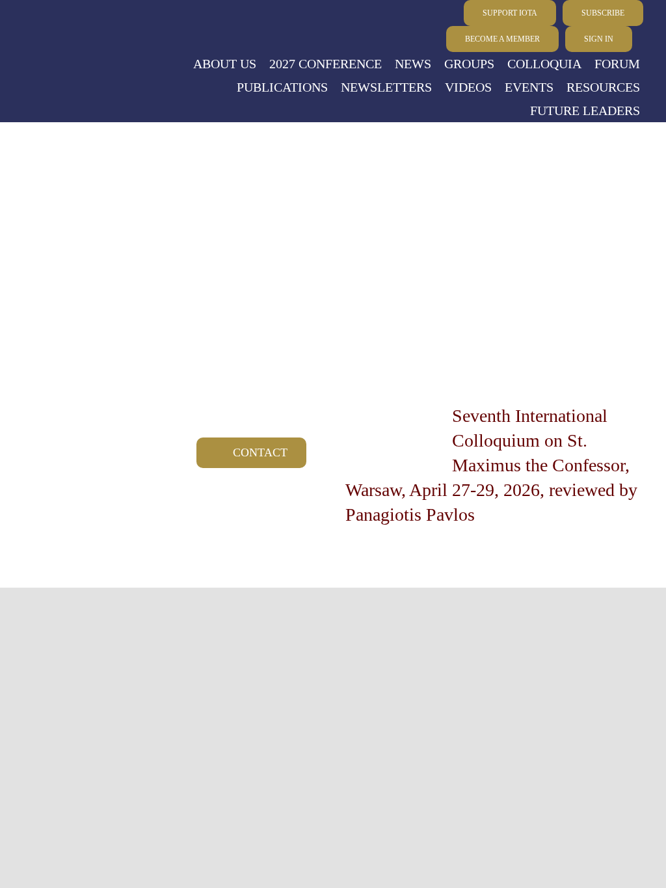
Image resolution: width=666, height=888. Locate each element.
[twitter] (71, 26)
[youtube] (25, 26)
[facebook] (48, 26)
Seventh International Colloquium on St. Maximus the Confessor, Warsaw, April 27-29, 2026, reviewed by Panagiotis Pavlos (491, 465)
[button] (641, 39)
